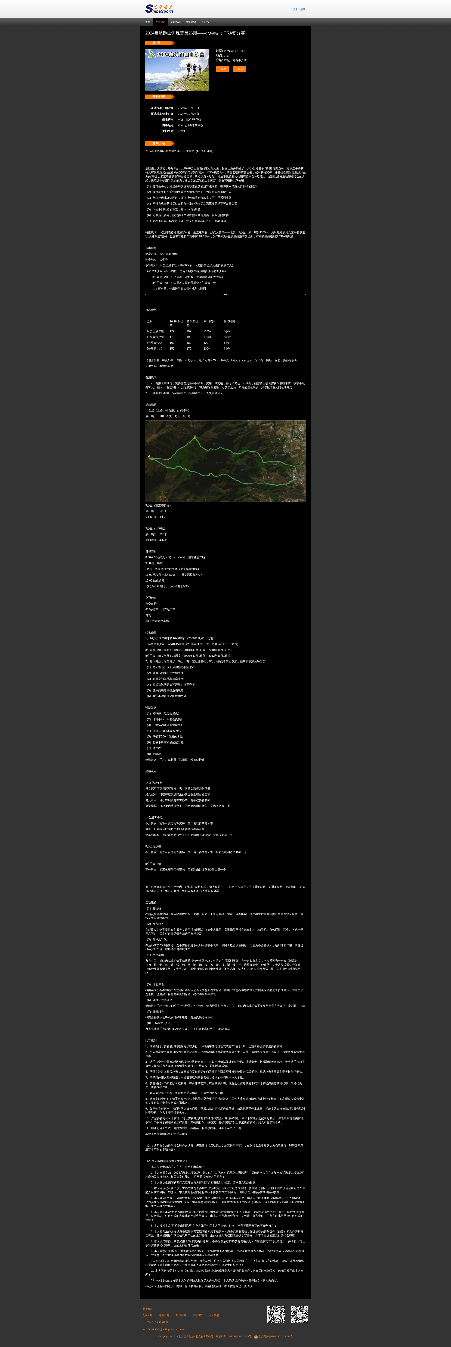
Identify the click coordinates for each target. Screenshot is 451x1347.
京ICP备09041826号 (240, 1336)
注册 (303, 9)
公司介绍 (191, 22)
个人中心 (206, 22)
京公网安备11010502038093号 (275, 1336)
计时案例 (181, 1315)
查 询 (240, 68)
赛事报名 (160, 22)
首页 (147, 22)
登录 (295, 9)
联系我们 (197, 1315)
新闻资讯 (176, 22)
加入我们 (214, 1315)
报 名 (223, 68)
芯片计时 (164, 1315)
